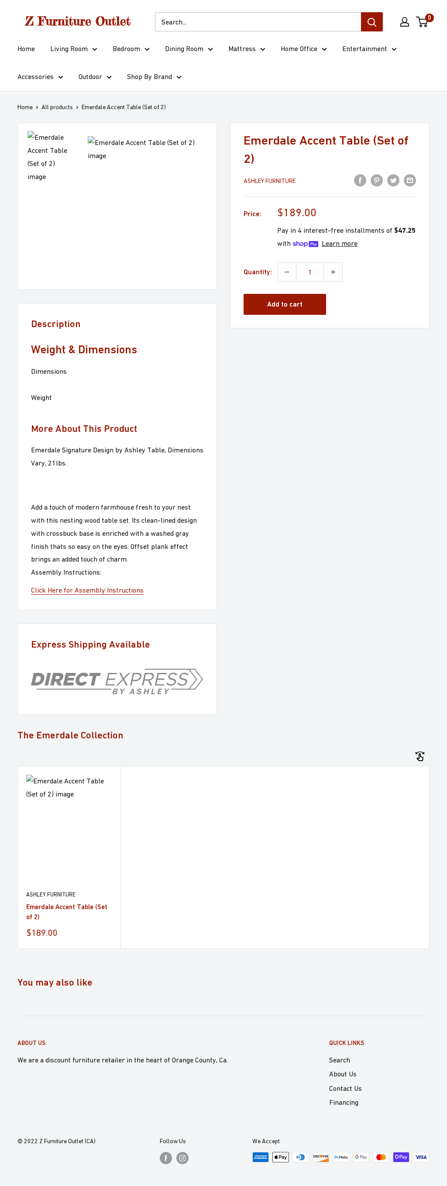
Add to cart (285, 304)
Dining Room (184, 48)
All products (57, 106)
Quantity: (258, 272)
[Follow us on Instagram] (182, 1158)
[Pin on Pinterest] (377, 179)
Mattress (242, 48)
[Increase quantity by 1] (333, 272)
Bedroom (126, 48)
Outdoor (90, 76)
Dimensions (49, 371)
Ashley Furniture (270, 180)
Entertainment (364, 48)
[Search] (372, 21)
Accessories (35, 76)
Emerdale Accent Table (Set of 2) (66, 912)
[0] (422, 22)
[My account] (404, 22)
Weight (41, 397)
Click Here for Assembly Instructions (87, 590)
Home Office (299, 48)
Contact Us (345, 1088)
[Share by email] (410, 179)
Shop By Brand (149, 76)
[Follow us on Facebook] (166, 1158)
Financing (343, 1102)
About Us (343, 1074)
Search (339, 1060)
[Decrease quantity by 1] (287, 272)
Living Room (69, 48)
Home (26, 48)
